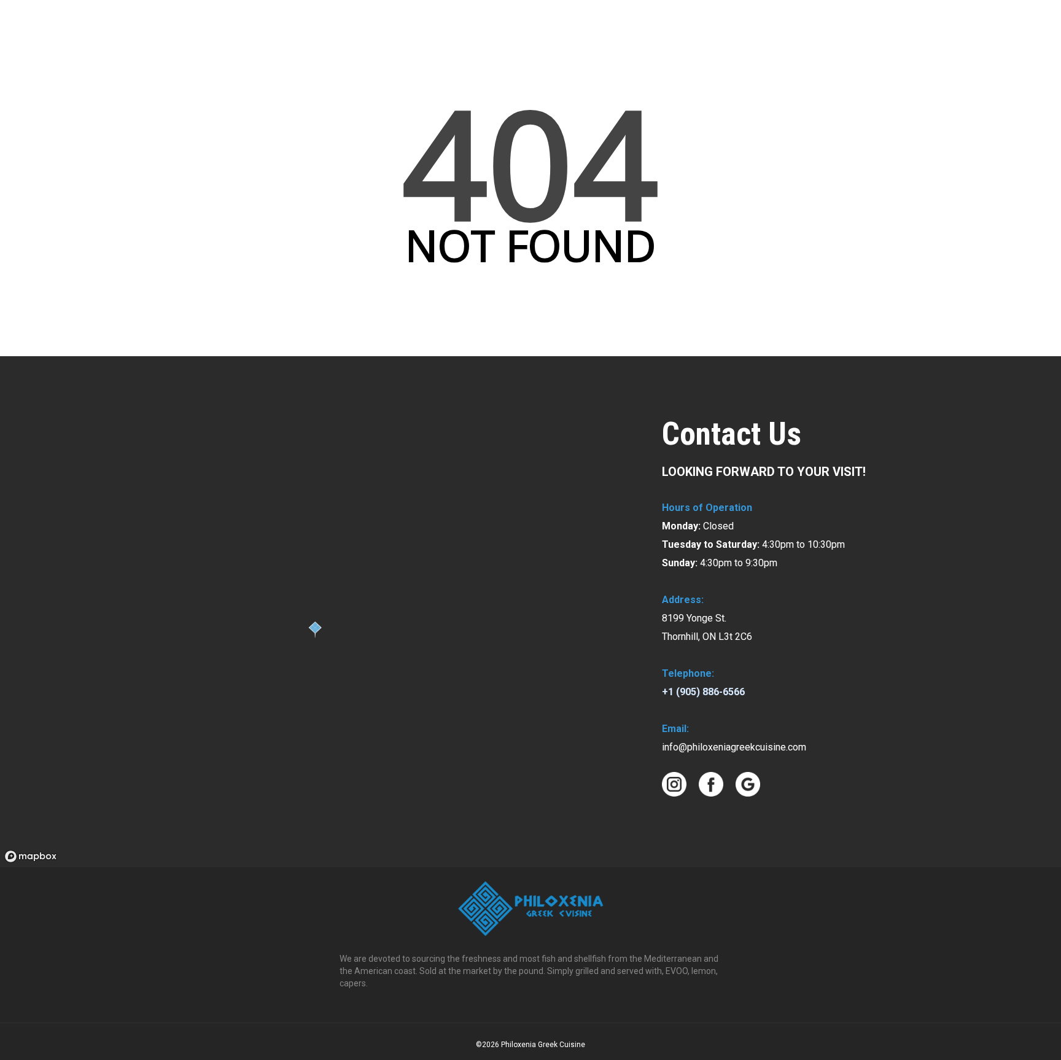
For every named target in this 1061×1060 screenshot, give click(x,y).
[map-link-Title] (31, 856)
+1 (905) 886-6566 (703, 692)
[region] (315, 611)
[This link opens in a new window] (1038, 19)
